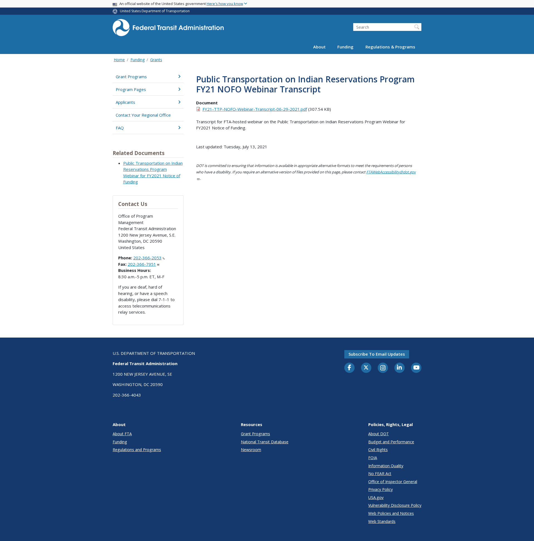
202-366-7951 (142, 264)
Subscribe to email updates (376, 354)
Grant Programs (131, 76)
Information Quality (385, 465)
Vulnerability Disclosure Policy (394, 505)
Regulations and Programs (137, 449)
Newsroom (251, 449)
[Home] (168, 29)
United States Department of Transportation (155, 11)
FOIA (372, 457)
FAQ (120, 128)
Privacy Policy (380, 489)
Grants (156, 59)
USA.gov (376, 497)
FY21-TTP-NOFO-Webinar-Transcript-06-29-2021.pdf (254, 109)
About (319, 47)
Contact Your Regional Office (143, 115)
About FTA (122, 433)
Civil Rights (378, 449)
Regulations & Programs (390, 47)
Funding (345, 47)
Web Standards (381, 521)
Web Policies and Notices (391, 513)
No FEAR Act (379, 473)
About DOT (378, 433)
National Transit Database (264, 441)
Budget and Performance (391, 441)
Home (119, 59)
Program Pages (131, 89)
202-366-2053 (147, 257)
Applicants (125, 102)
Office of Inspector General (392, 481)
